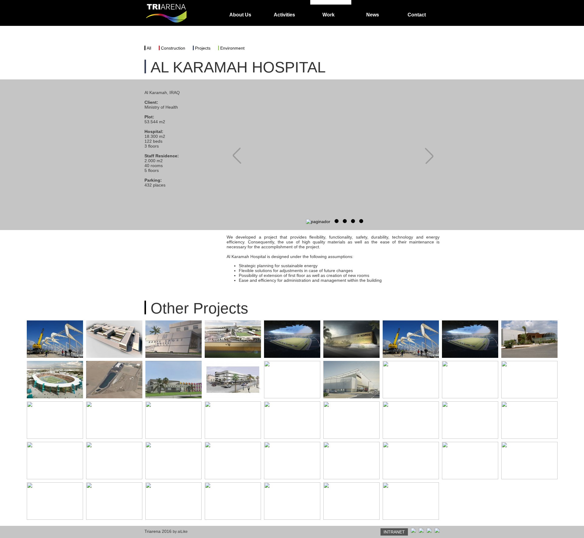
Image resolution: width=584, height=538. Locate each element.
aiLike (183, 531)
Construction (173, 48)
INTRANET (394, 531)
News (372, 14)
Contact (417, 14)
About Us (240, 14)
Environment (232, 48)
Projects (202, 48)
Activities (284, 14)
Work (328, 14)
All (149, 48)
